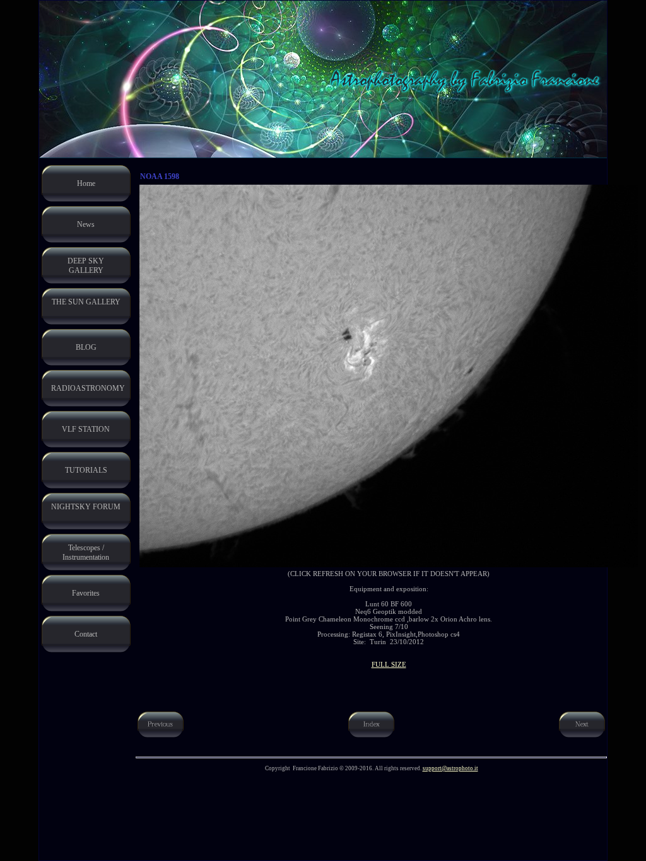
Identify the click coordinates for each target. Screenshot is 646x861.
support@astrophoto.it (450, 768)
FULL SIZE (389, 664)
